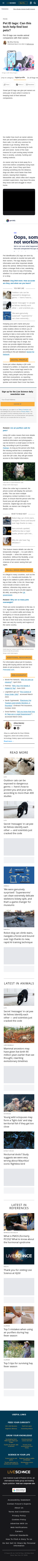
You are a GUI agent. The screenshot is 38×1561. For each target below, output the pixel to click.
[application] (19, 200)
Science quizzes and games (11, 1459)
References (30, 44)
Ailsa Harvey (14, 42)
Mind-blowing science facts (27, 1463)
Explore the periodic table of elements (11, 1445)
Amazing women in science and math (27, 1439)
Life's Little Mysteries (11, 1426)
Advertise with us (19, 1523)
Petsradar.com (8, 670)
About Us (19, 1508)
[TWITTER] (15, 728)
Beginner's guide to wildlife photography (26, 1459)
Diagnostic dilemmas (11, 1428)
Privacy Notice (25, 411)
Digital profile (20, 77)
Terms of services (24, 409)
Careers (19, 1531)
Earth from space (27, 1426)
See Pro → (23, 3)
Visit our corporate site (25, 1483)
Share (7, 84)
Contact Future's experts (19, 1504)
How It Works (24, 733)
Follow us (20, 84)
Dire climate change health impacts (24, 9)
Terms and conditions (19, 1512)
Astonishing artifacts (27, 1428)
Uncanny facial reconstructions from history (27, 1446)
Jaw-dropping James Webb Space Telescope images (11, 1440)
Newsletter (31, 84)
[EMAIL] (18, 728)
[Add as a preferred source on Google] (19, 1490)
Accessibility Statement (19, 1500)
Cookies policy (19, 1520)
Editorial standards (19, 1535)
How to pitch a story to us (19, 1539)
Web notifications (19, 1527)
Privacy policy (19, 1516)
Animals (5, 19)
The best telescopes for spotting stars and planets (11, 1463)
